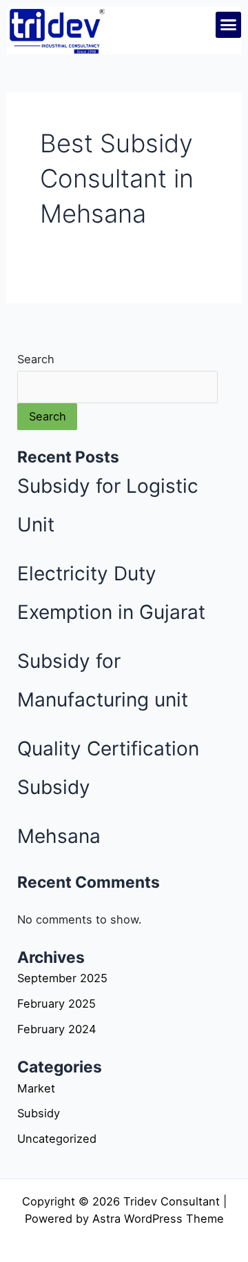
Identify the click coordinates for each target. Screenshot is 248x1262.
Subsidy (38, 1113)
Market (36, 1088)
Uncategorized (56, 1139)
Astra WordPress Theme (158, 1218)
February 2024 (56, 1029)
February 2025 (56, 1003)
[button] (229, 25)
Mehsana (59, 836)
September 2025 (62, 978)
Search (35, 359)
